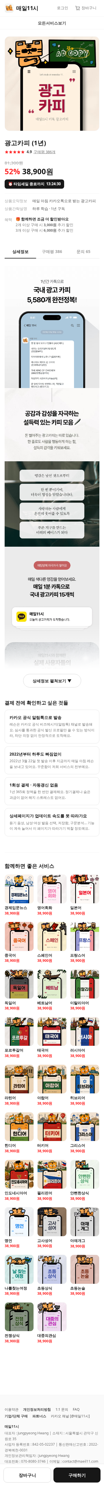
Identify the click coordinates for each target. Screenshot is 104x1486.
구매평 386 (52, 251)
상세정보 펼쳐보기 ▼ (52, 680)
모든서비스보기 (52, 23)
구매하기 (77, 1475)
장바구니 (88, 7)
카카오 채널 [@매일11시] (70, 1416)
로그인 (62, 7)
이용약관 (11, 1409)
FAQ (76, 1409)
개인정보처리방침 (37, 1409)
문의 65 (83, 251)
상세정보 (20, 251)
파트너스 (39, 1416)
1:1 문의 (61, 1409)
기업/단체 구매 (16, 1416)
